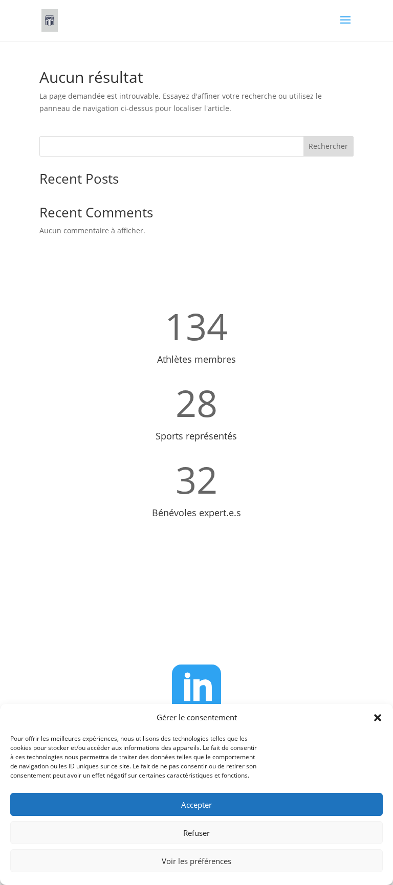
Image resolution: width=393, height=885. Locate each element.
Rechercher (328, 146)
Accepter (196, 805)
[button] (378, 718)
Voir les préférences (196, 861)
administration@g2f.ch (208, 627)
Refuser (196, 833)
